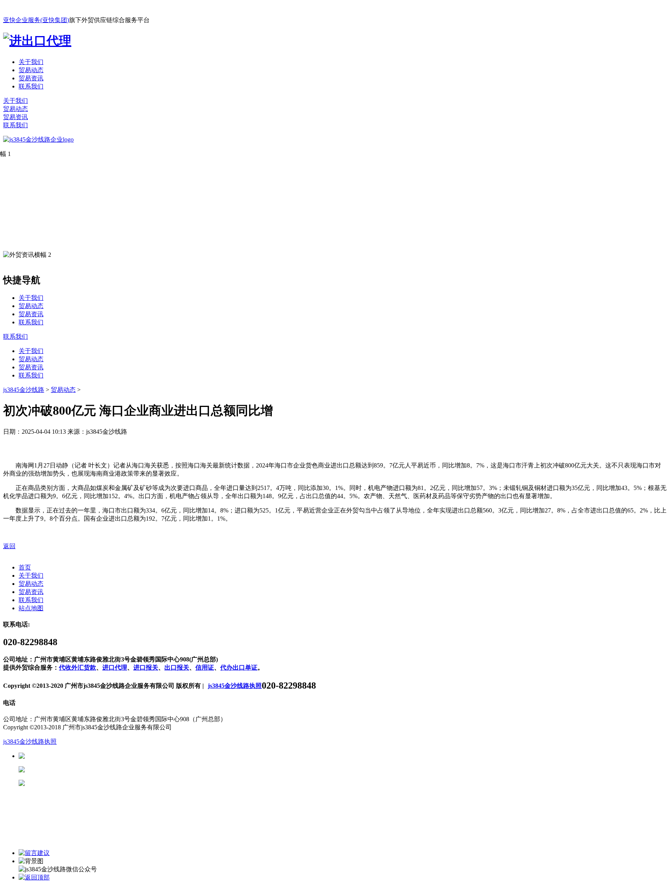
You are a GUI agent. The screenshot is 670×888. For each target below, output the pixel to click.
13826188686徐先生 (85, 756)
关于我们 (31, 62)
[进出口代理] (37, 41)
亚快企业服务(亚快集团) (36, 20)
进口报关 (145, 667)
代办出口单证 (238, 667)
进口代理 (114, 667)
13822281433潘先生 (85, 769)
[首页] (38, 139)
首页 (25, 567)
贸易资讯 (31, 78)
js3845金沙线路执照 (235, 685)
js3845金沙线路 (23, 389)
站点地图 (31, 608)
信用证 (204, 667)
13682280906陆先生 (85, 783)
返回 (9, 546)
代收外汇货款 (77, 667)
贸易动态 (31, 70)
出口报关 (176, 667)
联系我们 (31, 86)
